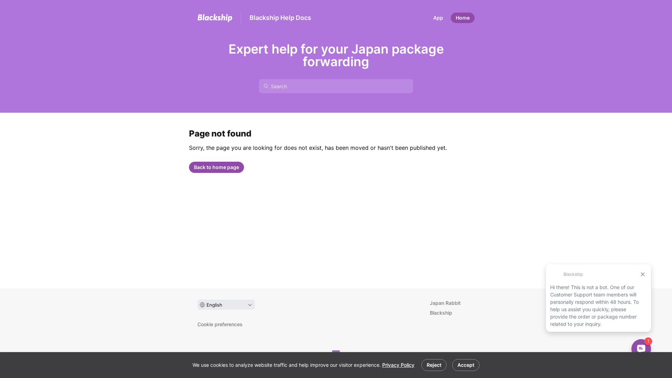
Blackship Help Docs (280, 17)
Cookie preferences (220, 324)
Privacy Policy (398, 365)
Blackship (441, 313)
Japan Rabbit (445, 303)
